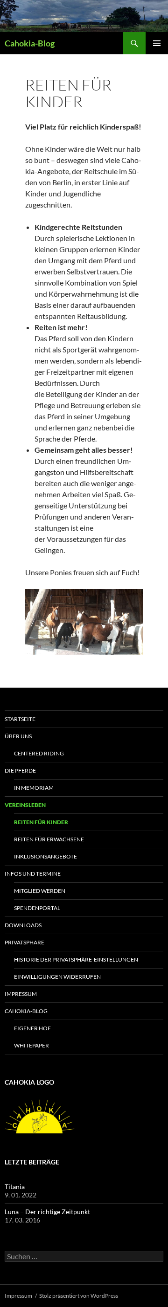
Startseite (20, 718)
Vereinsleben (25, 804)
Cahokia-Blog (30, 43)
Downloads (23, 925)
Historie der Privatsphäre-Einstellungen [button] (76, 959)
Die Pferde (20, 770)
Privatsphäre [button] (24, 942)
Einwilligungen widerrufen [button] (57, 976)
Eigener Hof (32, 1028)
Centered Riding (39, 753)
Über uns (18, 736)
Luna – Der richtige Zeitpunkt (47, 1212)
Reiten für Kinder (41, 822)
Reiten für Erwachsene (49, 839)
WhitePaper (31, 1045)
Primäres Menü (157, 43)
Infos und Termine (33, 873)
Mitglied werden (39, 890)
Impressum (21, 993)
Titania (15, 1186)
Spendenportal (37, 907)
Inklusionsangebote (45, 856)
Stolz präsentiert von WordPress (78, 1295)
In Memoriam (34, 787)
